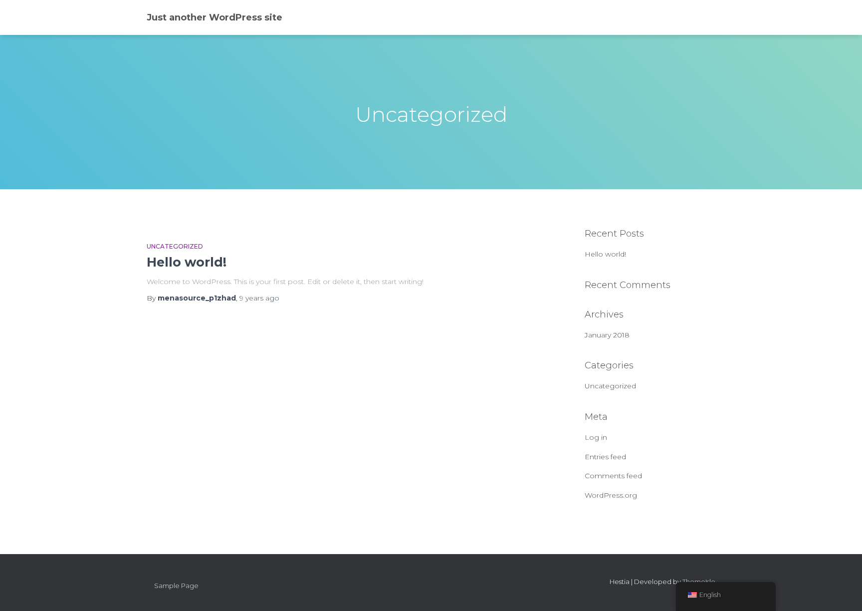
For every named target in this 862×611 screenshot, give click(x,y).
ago (259, 298)
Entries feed (605, 456)
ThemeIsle (698, 582)
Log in (596, 437)
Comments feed (613, 475)
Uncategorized (175, 246)
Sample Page (176, 586)
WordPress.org (611, 495)
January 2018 (607, 334)
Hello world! (186, 262)
